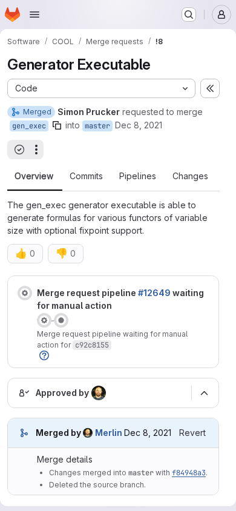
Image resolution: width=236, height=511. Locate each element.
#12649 (154, 293)
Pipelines (137, 176)
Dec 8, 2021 (138, 125)
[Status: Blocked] (25, 293)
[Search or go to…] (189, 14)
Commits (86, 176)
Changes (190, 176)
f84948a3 (189, 473)
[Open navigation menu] (34, 14)
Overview (34, 176)
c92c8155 (92, 345)
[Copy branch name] (57, 125)
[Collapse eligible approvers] (204, 393)
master (97, 126)
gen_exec (29, 126)
